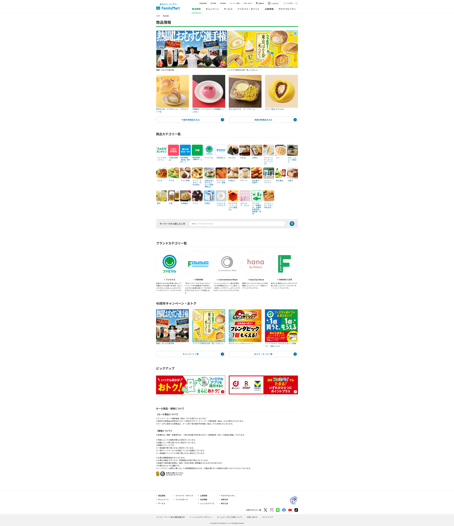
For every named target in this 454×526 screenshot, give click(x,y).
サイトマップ (267, 517)
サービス (228, 8)
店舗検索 (261, 3)
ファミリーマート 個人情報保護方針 (170, 517)
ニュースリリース (207, 503)
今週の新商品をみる (191, 119)
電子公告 (224, 503)
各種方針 (224, 499)
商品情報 (161, 495)
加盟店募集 (203, 3)
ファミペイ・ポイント (248, 8)
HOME (158, 16)
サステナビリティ (287, 8)
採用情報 (223, 3)
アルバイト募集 (235, 3)
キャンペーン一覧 (191, 353)
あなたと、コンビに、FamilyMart (168, 6)
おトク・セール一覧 (263, 353)
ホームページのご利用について (229, 517)
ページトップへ (446, 518)
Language (274, 3)
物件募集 (213, 3)
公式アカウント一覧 (253, 510)
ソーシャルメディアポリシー (201, 517)
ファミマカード (182, 499)
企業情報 (269, 8)
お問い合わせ (248, 3)
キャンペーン (212, 8)
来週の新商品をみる (263, 119)
